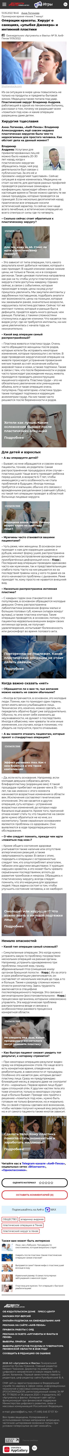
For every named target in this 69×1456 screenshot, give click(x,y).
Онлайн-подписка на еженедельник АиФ (31, 1320)
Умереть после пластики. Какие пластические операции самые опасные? (38, 1256)
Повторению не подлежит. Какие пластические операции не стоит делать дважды (33, 658)
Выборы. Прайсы (14, 1341)
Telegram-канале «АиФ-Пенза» (43, 1163)
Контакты (35, 1341)
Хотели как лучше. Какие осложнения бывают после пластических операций (28, 427)
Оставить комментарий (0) (34, 1194)
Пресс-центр (46, 1311)
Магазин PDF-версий (17, 1316)
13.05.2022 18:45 (10, 13)
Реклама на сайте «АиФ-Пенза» (24, 1325)
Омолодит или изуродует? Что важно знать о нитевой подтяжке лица (33, 915)
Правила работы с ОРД (18, 1329)
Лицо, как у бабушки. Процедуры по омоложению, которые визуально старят (35, 1246)
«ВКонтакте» (37, 1166)
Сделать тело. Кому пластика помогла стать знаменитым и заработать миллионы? (29, 1138)
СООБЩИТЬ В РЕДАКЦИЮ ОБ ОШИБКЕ (27, 1353)
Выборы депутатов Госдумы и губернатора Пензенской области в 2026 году (33, 1347)
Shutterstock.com (12, 86)
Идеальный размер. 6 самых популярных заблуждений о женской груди (35, 1276)
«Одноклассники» (14, 1170)
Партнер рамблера (30, 1440)
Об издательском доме (19, 1311)
